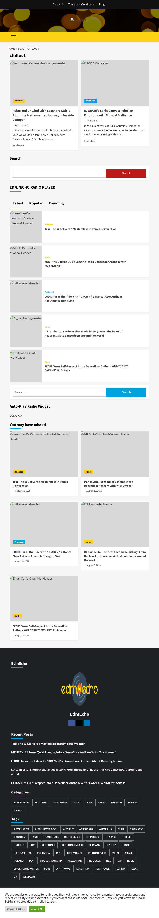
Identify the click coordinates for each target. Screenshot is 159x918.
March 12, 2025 (22, 125)
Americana (86, 829)
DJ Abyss (111, 837)
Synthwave (63, 868)
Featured (90, 100)
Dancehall (52, 837)
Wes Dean (29, 876)
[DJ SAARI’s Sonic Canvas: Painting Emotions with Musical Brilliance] (115, 83)
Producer (94, 860)
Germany (94, 844)
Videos (18, 810)
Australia (105, 829)
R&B (108, 860)
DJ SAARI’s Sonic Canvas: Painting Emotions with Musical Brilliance (108, 113)
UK (15, 876)
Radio (47, 257)
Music (76, 802)
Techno (120, 868)
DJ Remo (127, 837)
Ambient (68, 829)
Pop (31, 860)
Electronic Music (72, 844)
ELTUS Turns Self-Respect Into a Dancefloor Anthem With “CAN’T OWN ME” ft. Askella (68, 783)
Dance (35, 837)
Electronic (48, 844)
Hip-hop (111, 844)
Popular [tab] (36, 203)
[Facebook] (71, 723)
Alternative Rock (46, 829)
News (47, 327)
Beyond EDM (21, 802)
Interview (43, 852)
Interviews (60, 802)
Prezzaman (74, 860)
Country (19, 837)
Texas (134, 868)
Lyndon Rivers (97, 852)
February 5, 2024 (94, 120)
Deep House (93, 837)
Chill (121, 829)
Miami (129, 852)
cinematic (136, 829)
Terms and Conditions (81, 4)
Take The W (83, 868)
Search (15, 158)
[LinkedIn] (87, 723)
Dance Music (72, 837)
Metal (115, 852)
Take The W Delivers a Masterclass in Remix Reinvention (81, 229)
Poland (19, 860)
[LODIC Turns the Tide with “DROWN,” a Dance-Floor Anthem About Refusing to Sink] (25, 283)
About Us (58, 4)
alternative (21, 829)
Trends (132, 802)
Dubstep (19, 844)
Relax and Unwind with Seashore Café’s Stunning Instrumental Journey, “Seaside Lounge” (43, 115)
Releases (18, 100)
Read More (18, 145)
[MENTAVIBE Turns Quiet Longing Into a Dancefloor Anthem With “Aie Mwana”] (26, 250)
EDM (32, 844)
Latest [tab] (17, 203)
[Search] (146, 37)
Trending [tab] (56, 203)
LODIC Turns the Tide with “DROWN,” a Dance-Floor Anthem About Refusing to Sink (66, 761)
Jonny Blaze (74, 852)
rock (130, 860)
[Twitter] (79, 723)
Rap (119, 860)
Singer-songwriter (26, 868)
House (126, 844)
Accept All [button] (36, 909)
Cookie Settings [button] (16, 909)
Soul (47, 868)
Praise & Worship (51, 860)
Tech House (102, 868)
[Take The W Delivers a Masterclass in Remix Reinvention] (26, 217)
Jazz (58, 852)
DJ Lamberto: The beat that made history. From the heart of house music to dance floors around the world (83, 334)
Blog (102, 4)
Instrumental (22, 852)
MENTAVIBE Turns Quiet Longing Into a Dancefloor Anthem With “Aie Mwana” (63, 752)
